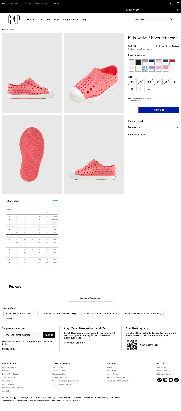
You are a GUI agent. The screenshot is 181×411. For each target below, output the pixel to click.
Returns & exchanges (10, 374)
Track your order (8, 378)
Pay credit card (57, 367)
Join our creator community (118, 381)
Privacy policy (8, 349)
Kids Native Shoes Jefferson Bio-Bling (59, 313)
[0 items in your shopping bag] (178, 3)
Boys (57, 19)
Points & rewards (58, 371)
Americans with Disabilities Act (14, 401)
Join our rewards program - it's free (65, 381)
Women (31, 19)
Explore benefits (58, 374)
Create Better (112, 374)
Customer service (9, 367)
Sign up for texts (163, 374)
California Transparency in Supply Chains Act (46, 401)
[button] (63, 155)
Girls (48, 19)
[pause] (178, 9)
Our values (111, 371)
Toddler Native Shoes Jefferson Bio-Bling (142, 313)
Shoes (12, 30)
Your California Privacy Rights (69, 398)
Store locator (162, 371)
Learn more (81, 343)
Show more (7, 318)
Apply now (69, 343)
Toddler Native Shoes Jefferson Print (100, 313)
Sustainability (100, 398)
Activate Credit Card (60, 378)
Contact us (161, 367)
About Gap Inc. (114, 398)
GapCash (5, 391)
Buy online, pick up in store (12, 388)
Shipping (5, 371)
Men (40, 19)
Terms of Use (88, 398)
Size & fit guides (8, 384)
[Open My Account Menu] (171, 3)
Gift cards (6, 381)
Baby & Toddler (70, 19)
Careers (110, 367)
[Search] (171, 19)
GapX (85, 19)
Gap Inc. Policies (73, 401)
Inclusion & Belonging (116, 378)
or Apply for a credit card (61, 384)
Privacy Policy (26, 398)
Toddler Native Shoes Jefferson (20, 313)
